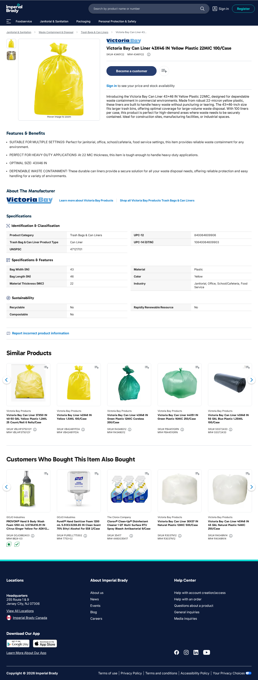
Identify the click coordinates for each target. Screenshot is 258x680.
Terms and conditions (161, 673)
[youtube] (206, 652)
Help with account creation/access (200, 593)
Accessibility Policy (195, 673)
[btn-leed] (8, 544)
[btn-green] (17, 544)
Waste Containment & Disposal (56, 32)
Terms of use (107, 673)
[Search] (202, 9)
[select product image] (11, 43)
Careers (96, 618)
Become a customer (131, 71)
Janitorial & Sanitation (18, 32)
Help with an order (188, 599)
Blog (93, 612)
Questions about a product (193, 606)
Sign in (111, 86)
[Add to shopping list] (46, 367)
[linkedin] (196, 652)
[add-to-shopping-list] (164, 71)
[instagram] (186, 652)
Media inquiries (185, 618)
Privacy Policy (131, 673)
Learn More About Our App (26, 653)
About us (96, 593)
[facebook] (176, 652)
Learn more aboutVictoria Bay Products (86, 200)
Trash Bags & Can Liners (94, 32)
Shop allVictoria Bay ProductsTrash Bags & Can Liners (157, 200)
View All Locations (20, 611)
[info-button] (148, 54)
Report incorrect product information (40, 333)
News (94, 599)
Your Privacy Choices (229, 673)
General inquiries (186, 612)
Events (95, 606)
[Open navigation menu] (8, 21)
